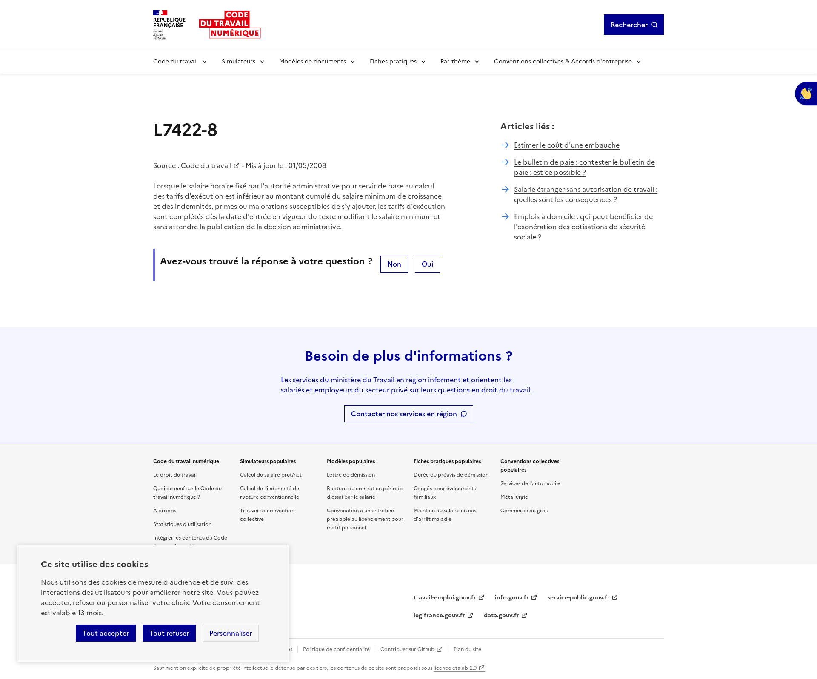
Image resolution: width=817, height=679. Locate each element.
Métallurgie (514, 497)
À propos (164, 510)
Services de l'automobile (530, 483)
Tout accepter (106, 633)
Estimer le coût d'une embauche (567, 145)
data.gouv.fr (501, 615)
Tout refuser (169, 633)
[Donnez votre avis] (806, 93)
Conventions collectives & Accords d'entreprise (563, 61)
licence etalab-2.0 (455, 668)
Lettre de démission (351, 475)
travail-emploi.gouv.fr (445, 597)
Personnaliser (230, 633)
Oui (427, 264)
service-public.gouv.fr (579, 597)
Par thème (455, 61)
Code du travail (175, 61)
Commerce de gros (524, 510)
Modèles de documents (312, 61)
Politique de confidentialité (336, 649)
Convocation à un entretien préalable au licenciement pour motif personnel (365, 519)
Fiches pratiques (393, 61)
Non (394, 264)
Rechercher (629, 25)
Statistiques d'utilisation (182, 524)
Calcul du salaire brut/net (271, 475)
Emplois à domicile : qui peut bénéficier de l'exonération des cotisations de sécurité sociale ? (583, 226)
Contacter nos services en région (404, 414)
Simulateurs (238, 61)
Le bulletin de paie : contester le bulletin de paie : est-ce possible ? (584, 167)
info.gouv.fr (512, 597)
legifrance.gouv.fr (439, 615)
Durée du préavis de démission (451, 475)
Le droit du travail (175, 475)
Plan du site (467, 649)
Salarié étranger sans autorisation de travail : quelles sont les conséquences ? (585, 194)
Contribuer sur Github (407, 649)
